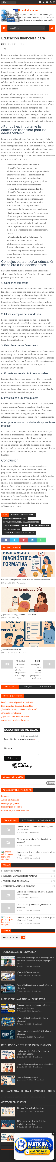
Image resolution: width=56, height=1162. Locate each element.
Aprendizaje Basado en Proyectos (15, 720)
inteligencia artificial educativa (19, 886)
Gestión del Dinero (11, 529)
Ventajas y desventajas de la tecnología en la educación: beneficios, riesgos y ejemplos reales (35, 961)
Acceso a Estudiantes (10, 800)
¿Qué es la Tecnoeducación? (28, 972)
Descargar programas (10, 803)
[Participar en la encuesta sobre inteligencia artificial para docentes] (34, 1146)
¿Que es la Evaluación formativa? (15, 716)
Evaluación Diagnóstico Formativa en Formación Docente (25, 580)
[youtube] (47, 2)
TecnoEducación (28, 10)
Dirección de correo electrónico (19, 739)
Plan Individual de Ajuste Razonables (17, 706)
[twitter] (43, 2)
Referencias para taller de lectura (15, 810)
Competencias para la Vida (14, 518)
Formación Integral (40, 525)
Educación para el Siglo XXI (15, 525)
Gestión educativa (12, 871)
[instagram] (54, 2)
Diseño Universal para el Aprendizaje (17, 702)
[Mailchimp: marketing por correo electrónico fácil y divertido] (22, 768)
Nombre (8, 748)
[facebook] (40, 2)
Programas (5, 796)
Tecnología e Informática (16, 881)
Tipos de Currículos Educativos (30, 1108)
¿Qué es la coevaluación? (11, 649)
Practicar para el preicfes (11, 807)
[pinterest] (50, 2)
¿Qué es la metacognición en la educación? (19, 614)
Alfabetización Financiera (22, 515)
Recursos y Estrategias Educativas (18, 533)
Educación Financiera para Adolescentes (21, 522)
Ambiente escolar (11, 937)
